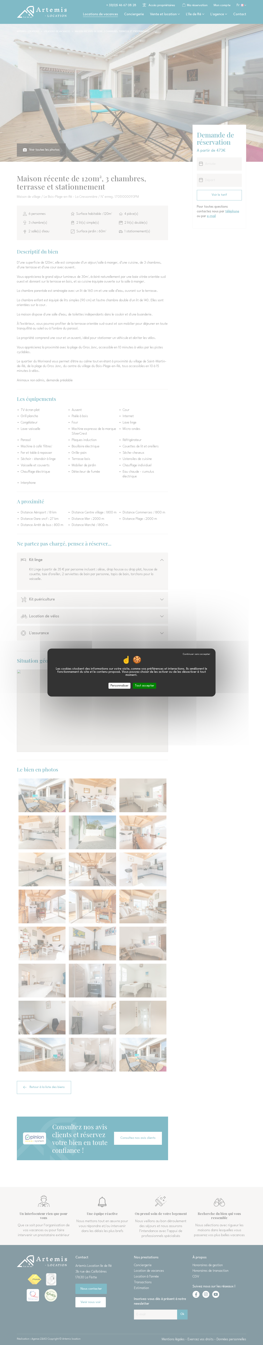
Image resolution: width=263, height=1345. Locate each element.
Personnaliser (119, 685)
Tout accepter (144, 685)
